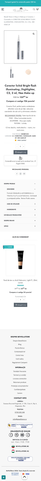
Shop (16, 17)
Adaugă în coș (21, 152)
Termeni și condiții (19, 375)
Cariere (19, 393)
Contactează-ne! (19, 352)
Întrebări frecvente (19, 371)
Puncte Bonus (19, 348)
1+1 (13, 136)
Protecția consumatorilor (19, 386)
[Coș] (37, 9)
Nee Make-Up (21, 138)
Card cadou (20, 359)
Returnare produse (19, 382)
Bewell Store (8, 17)
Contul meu (20, 355)
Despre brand (9, 221)
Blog (19, 344)
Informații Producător (12, 215)
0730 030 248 (20, 412)
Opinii (6, 226)
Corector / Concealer (23, 136)
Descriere (10, 189)
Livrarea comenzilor (20, 379)
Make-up (22, 17)
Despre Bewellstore (19, 341)
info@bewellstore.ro (20, 419)
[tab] (20, 196)
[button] (33, 34)
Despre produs (9, 184)
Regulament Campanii (19, 362)
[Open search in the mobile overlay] (34, 9)
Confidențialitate (19, 389)
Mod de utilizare (13, 204)
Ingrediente (11, 209)
